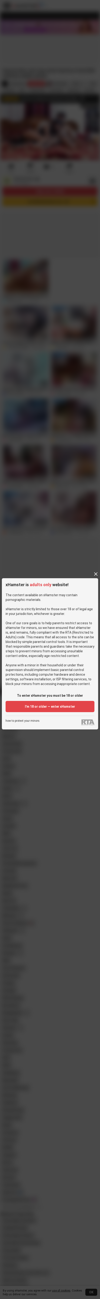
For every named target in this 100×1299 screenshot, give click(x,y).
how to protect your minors (23, 720)
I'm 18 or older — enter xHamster (50, 706)
